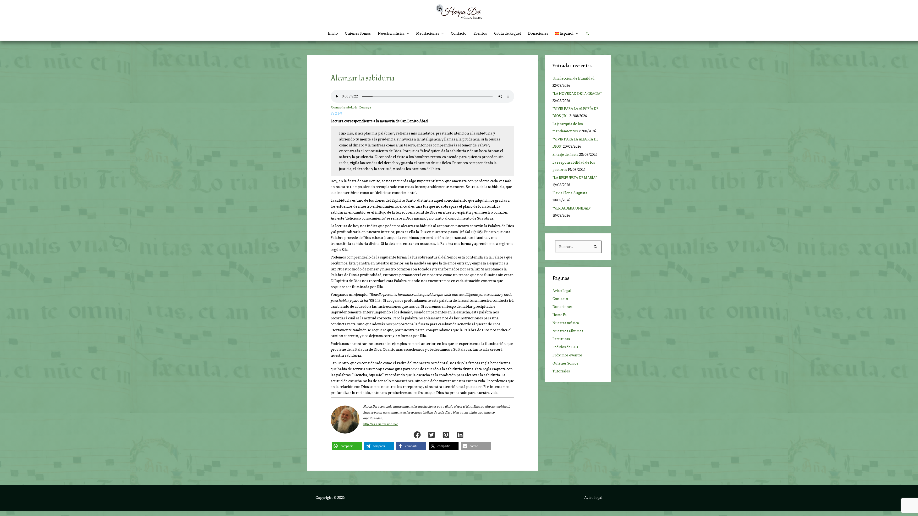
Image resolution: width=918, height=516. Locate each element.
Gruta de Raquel (507, 33)
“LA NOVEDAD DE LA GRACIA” (577, 93)
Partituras (561, 339)
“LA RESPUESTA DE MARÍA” (575, 178)
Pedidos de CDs (565, 347)
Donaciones (538, 33)
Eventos (480, 33)
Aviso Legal (561, 291)
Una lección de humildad (573, 78)
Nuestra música (565, 323)
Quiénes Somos (358, 33)
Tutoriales (561, 371)
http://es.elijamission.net (380, 424)
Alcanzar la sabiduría (344, 107)
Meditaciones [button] (427, 33)
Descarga (365, 107)
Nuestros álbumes (567, 331)
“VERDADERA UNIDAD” (572, 208)
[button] (567, 33)
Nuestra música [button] (391, 33)
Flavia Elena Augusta (569, 193)
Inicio (333, 33)
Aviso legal (593, 497)
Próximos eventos (567, 355)
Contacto (458, 33)
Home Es (559, 315)
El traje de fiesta (565, 154)
